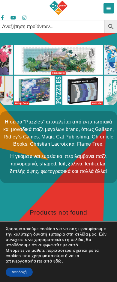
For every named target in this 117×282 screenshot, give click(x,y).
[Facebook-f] (2, 17)
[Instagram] (24, 17)
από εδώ (53, 261)
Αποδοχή (19, 272)
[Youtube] (13, 17)
